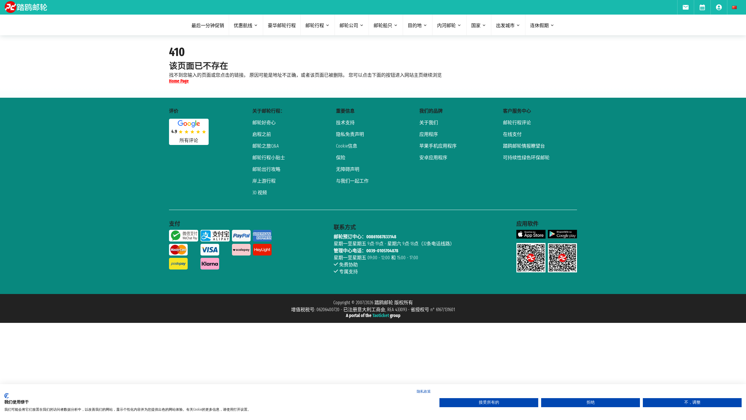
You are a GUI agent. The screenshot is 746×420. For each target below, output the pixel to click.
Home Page (179, 81)
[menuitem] (685, 7)
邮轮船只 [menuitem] (383, 25)
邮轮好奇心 (264, 122)
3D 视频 (259, 192)
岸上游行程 (264, 181)
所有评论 (189, 140)
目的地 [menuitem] (415, 25)
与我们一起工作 (352, 181)
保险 (340, 157)
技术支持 (345, 122)
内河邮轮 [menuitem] (446, 25)
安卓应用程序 (433, 157)
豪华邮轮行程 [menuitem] (282, 25)
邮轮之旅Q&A (265, 146)
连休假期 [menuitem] (539, 25)
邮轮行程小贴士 (268, 157)
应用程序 (428, 134)
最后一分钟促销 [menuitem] (207, 25)
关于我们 (428, 122)
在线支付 (512, 134)
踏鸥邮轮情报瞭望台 (524, 146)
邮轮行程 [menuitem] (314, 25)
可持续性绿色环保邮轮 (526, 157)
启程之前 (261, 134)
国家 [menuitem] (476, 25)
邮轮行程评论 (517, 122)
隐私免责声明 (350, 134)
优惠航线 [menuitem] (243, 25)
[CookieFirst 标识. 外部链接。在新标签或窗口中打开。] (6, 395)
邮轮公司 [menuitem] (348, 25)
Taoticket (380, 315)
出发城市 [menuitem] (505, 25)
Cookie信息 (346, 146)
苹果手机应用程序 (438, 146)
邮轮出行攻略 (266, 169)
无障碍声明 (347, 169)
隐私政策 (424, 391)
